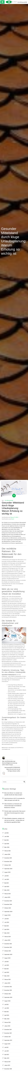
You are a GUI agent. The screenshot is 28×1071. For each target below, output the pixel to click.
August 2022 (7, 1001)
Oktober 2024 (7, 908)
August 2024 (7, 915)
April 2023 (6, 972)
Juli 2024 (6, 918)
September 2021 (8, 1040)
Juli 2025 (6, 875)
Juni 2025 (6, 879)
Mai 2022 (6, 1011)
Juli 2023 (6, 961)
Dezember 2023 (8, 943)
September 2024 (8, 911)
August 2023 (7, 958)
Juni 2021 (6, 1051)
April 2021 (6, 1054)
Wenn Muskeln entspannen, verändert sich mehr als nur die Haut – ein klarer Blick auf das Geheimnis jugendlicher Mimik (14, 820)
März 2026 (6, 847)
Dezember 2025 (8, 858)
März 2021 (6, 1058)
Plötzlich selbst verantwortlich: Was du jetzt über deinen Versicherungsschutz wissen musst (14, 812)
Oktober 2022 (7, 993)
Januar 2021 (7, 1065)
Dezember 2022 (8, 986)
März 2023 (6, 976)
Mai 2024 (6, 926)
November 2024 (8, 904)
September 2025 (8, 868)
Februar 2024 (7, 936)
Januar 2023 (7, 983)
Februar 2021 (7, 1061)
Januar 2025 (7, 897)
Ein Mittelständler (9, 500)
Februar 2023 (7, 979)
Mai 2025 (6, 883)
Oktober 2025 (7, 865)
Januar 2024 (7, 940)
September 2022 (8, 997)
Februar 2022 (7, 1022)
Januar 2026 (7, 854)
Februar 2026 (7, 850)
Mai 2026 (6, 840)
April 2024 (6, 929)
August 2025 (7, 872)
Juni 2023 (6, 965)
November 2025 (8, 861)
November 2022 (8, 990)
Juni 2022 (6, 1008)
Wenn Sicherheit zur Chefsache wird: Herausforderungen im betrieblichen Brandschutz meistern (13, 805)
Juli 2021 (6, 1047)
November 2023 (8, 947)
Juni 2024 (6, 922)
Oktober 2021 (7, 1036)
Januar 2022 (7, 1026)
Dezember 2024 (8, 900)
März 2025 (6, 890)
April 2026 (6, 843)
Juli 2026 (6, 833)
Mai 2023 (6, 968)
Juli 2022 (6, 1004)
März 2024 (6, 933)
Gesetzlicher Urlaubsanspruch (9, 674)
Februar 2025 (7, 893)
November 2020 (8, 1068)
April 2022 (6, 1015)
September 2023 (8, 954)
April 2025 (6, 886)
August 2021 (7, 1043)
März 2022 (6, 1018)
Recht (12, 519)
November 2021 (8, 1033)
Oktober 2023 (7, 951)
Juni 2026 (6, 836)
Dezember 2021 (8, 1029)
